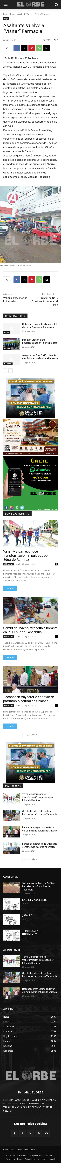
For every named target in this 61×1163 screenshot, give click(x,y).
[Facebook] (17, 48)
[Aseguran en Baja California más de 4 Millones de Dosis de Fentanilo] (11, 359)
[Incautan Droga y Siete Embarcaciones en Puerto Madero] (11, 344)
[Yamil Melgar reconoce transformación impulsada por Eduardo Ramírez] (30, 534)
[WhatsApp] (39, 48)
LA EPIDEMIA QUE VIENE (34, 900)
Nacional (8, 364)
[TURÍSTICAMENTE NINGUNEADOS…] (11, 935)
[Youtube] (46, 1133)
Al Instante (8, 564)
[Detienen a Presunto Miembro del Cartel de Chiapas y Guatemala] (11, 328)
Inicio (5, 14)
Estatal (7, 348)
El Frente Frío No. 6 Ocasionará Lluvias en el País (45, 301)
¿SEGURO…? (28, 915)
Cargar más (29, 734)
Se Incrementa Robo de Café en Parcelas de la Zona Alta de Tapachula (38, 886)
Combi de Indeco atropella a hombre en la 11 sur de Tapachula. (30, 630)
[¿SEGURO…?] (11, 919)
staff (18, 564)
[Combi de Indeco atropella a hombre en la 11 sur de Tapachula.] (30, 610)
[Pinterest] (31, 48)
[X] (24, 48)
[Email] (46, 48)
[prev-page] (5, 370)
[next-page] (10, 370)
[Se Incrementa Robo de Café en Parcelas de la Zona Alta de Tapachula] (11, 887)
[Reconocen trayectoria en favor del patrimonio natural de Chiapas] (30, 679)
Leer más (10, 588)
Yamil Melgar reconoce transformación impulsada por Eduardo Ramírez (26, 556)
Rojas (12, 14)
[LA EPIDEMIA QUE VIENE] (11, 904)
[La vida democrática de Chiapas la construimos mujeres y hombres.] (11, 848)
